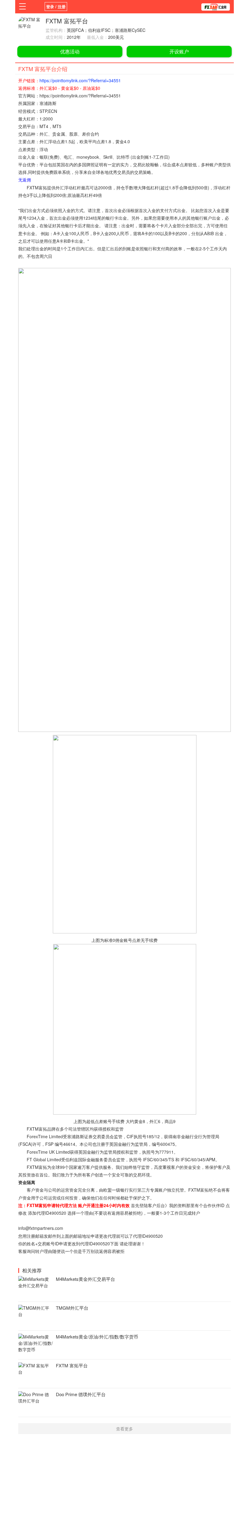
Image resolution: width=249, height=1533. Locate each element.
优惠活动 (70, 51)
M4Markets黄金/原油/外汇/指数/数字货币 (97, 1336)
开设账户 (179, 51)
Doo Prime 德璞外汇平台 (81, 1394)
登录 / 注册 (56, 6)
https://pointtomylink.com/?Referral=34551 (80, 80)
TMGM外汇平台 (72, 1308)
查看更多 (124, 1429)
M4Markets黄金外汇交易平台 (85, 1279)
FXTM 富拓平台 (72, 1365)
